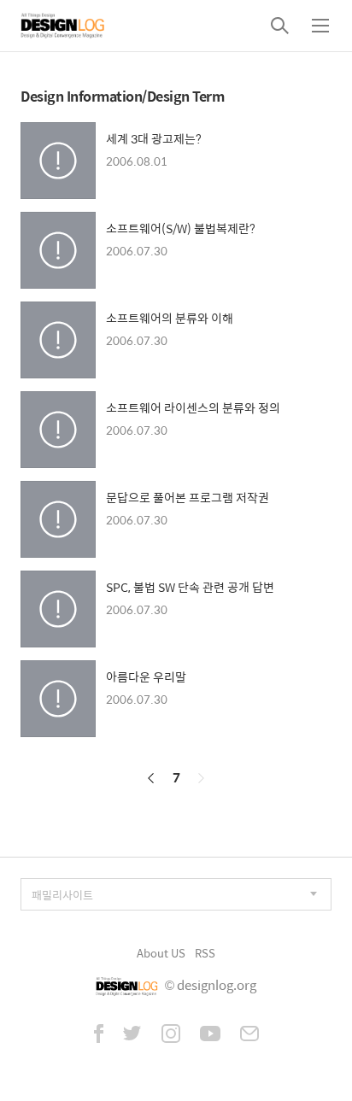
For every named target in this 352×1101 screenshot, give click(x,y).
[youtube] (210, 1035)
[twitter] (132, 1035)
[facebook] (98, 1035)
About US (161, 953)
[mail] (249, 1035)
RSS (205, 953)
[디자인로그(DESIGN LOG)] (63, 25)
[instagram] (170, 1035)
